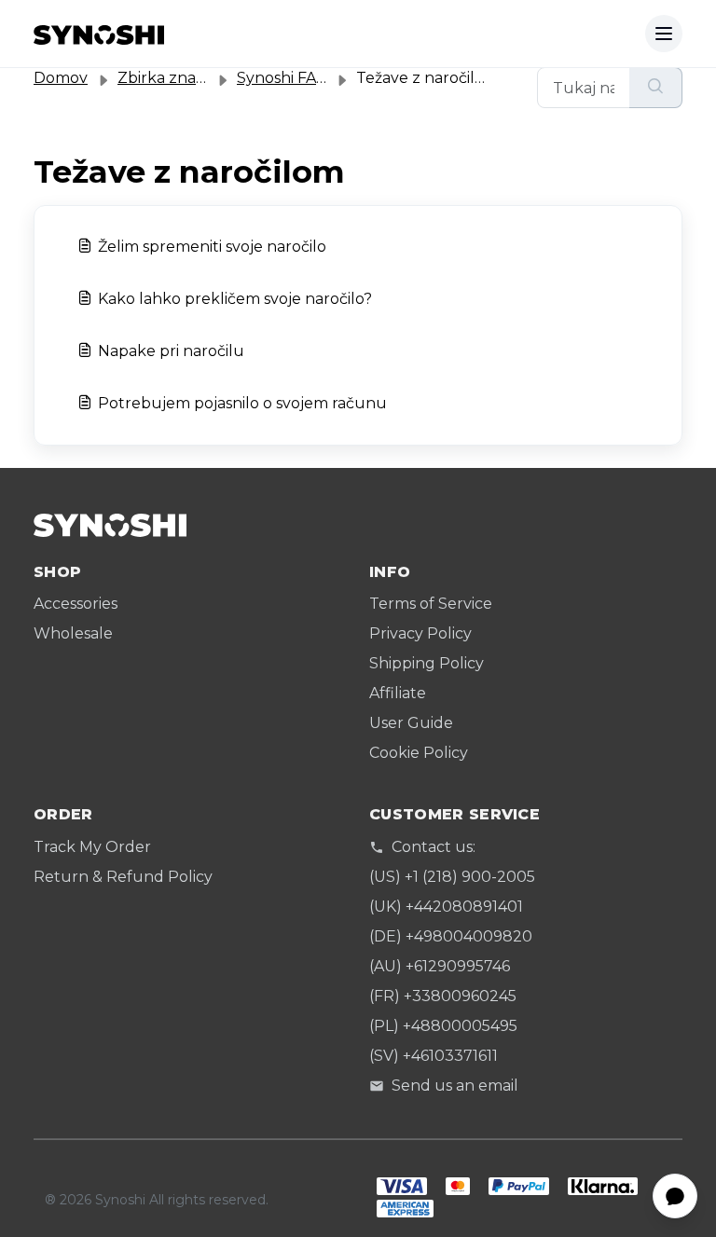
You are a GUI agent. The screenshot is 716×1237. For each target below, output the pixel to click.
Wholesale (73, 633)
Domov (61, 78)
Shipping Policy (426, 663)
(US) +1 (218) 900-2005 (452, 877)
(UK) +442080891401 (446, 906)
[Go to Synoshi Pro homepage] (99, 33)
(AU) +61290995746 (439, 966)
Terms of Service (430, 603)
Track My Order (92, 847)
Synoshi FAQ (283, 78)
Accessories (75, 603)
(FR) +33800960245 (442, 996)
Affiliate (397, 693)
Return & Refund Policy (123, 877)
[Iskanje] (655, 87)
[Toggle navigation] (663, 33)
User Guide (411, 723)
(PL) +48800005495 (443, 1026)
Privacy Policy (420, 633)
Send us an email (455, 1085)
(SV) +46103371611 (433, 1056)
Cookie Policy (418, 753)
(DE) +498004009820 (450, 936)
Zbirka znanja (167, 78)
